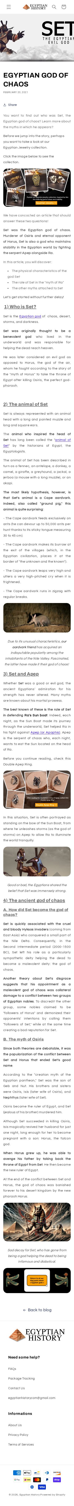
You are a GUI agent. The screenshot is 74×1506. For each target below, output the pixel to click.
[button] (8, 7)
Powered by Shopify (52, 1495)
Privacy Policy (18, 1434)
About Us (15, 1425)
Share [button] (12, 104)
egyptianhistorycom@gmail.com (32, 1398)
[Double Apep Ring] (37, 808)
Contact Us (16, 1388)
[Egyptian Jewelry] (37, 206)
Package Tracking (21, 1378)
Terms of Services (21, 1444)
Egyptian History (30, 1495)
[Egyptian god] (37, 1293)
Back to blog (40, 1310)
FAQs (12, 1368)
